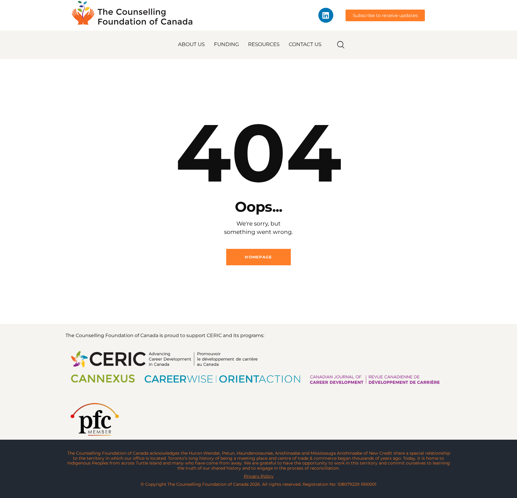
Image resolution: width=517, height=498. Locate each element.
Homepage (258, 257)
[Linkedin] (325, 15)
